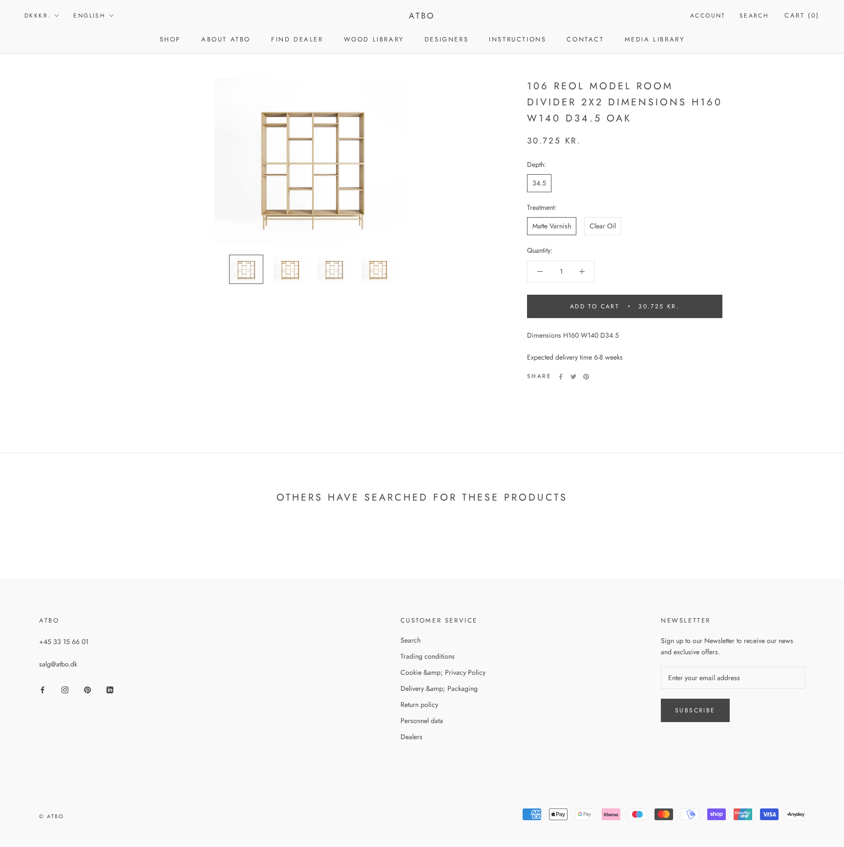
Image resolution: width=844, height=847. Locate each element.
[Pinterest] (586, 377)
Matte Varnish (551, 226)
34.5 (539, 183)
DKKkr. (37, 15)
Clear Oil (603, 226)
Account (708, 15)
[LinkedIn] (109, 689)
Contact (585, 39)
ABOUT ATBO (226, 39)
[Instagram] (65, 689)
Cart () (802, 15)
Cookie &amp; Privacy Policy (443, 672)
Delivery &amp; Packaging (439, 688)
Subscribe (695, 710)
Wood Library (374, 39)
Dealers (411, 737)
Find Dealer (297, 39)
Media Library (655, 39)
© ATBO (51, 816)
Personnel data (422, 721)
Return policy (419, 704)
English (89, 15)
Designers (446, 39)
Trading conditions (428, 656)
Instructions (517, 39)
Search (754, 15)
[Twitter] (573, 377)
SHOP (170, 39)
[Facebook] (561, 377)
